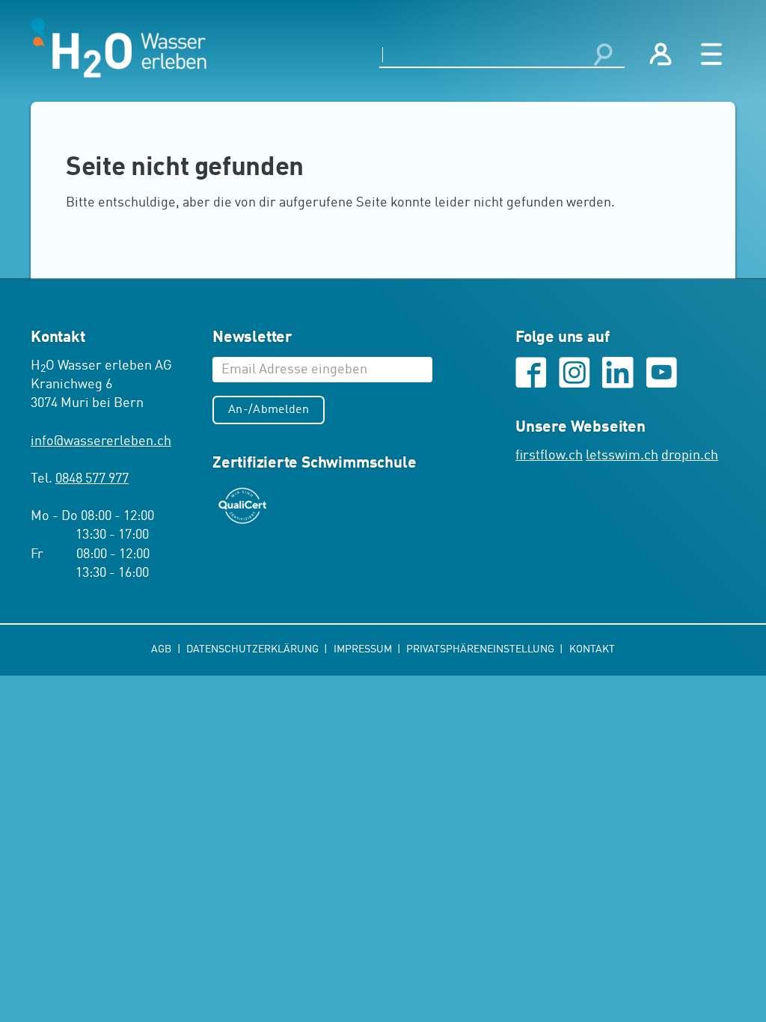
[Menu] (711, 54)
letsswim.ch (622, 455)
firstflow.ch (549, 455)
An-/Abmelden (268, 410)
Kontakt (592, 649)
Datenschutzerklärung (253, 649)
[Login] (660, 54)
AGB (162, 649)
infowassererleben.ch (101, 441)
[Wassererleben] (118, 48)
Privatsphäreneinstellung (481, 649)
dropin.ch (689, 455)
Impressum (364, 649)
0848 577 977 (92, 479)
